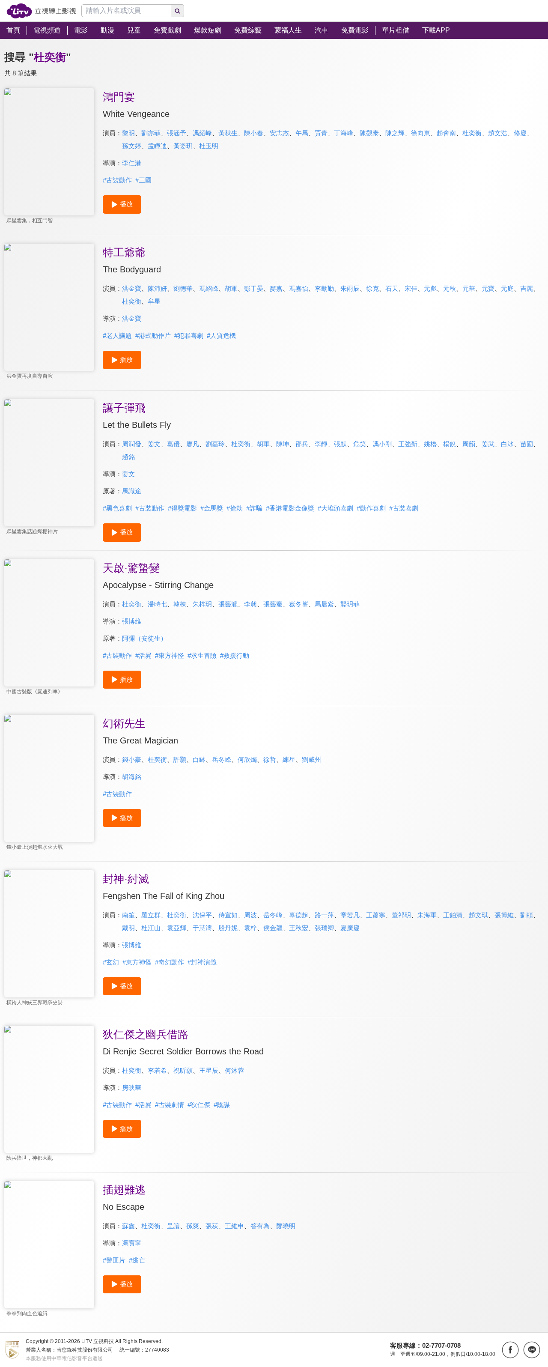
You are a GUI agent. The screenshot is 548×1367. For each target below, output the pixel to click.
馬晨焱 (324, 604)
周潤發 (131, 444)
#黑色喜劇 (117, 508)
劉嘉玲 (215, 444)
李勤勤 (324, 288)
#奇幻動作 (169, 962)
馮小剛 (382, 444)
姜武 (488, 444)
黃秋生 (228, 133)
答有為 (260, 1226)
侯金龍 (273, 927)
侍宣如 (228, 915)
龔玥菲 (350, 604)
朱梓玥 (202, 604)
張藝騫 (273, 604)
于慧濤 (202, 927)
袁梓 (250, 927)
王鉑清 (452, 915)
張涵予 (176, 133)
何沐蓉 (234, 1070)
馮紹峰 (202, 133)
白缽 (199, 759)
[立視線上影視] (41, 10)
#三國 (143, 180)
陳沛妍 (157, 288)
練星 (289, 759)
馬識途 (131, 491)
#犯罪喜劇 (188, 335)
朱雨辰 (350, 288)
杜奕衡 (472, 133)
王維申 (234, 1226)
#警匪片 (114, 1260)
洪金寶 (131, 288)
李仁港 (131, 163)
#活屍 (143, 655)
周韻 (468, 444)
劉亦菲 (151, 133)
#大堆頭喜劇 (335, 508)
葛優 (173, 444)
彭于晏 (253, 288)
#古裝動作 (117, 180)
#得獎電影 (182, 508)
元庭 (507, 288)
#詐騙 (254, 508)
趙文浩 (497, 133)
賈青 (321, 133)
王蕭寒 (375, 915)
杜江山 (151, 927)
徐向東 (420, 133)
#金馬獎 (211, 508)
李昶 (250, 604)
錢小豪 (131, 759)
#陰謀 (222, 1104)
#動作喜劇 (371, 508)
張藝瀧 (228, 604)
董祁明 (401, 915)
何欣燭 (247, 759)
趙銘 (128, 456)
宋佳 (411, 288)
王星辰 (208, 1070)
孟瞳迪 (157, 145)
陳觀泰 (369, 133)
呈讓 (173, 1226)
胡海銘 (131, 776)
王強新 (407, 444)
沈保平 (202, 915)
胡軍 (231, 288)
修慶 (520, 133)
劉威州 (311, 759)
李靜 (321, 444)
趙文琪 (478, 915)
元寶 (488, 288)
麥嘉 (276, 288)
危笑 (359, 444)
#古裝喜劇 (403, 508)
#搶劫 (234, 508)
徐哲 (269, 759)
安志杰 (279, 133)
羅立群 (151, 915)
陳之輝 (395, 133)
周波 (250, 915)
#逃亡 (137, 1260)
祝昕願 (183, 1070)
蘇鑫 (128, 1226)
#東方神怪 (169, 655)
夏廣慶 (350, 927)
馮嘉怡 (298, 288)
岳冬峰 (221, 759)
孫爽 (192, 1226)
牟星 (154, 301)
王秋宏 (298, 927)
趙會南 (446, 133)
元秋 (449, 288)
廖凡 (192, 444)
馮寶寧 (131, 1243)
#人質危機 (221, 335)
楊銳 (449, 444)
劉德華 (183, 288)
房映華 (131, 1087)
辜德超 (298, 915)
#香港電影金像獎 (290, 508)
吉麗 (526, 288)
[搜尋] (177, 10)
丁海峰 (343, 133)
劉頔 (526, 915)
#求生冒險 (202, 655)
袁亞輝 (176, 927)
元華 (468, 288)
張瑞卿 (324, 927)
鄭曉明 (285, 1226)
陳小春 (253, 133)
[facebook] (510, 1349)
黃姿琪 (183, 145)
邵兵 (301, 444)
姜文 (154, 444)
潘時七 (157, 604)
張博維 (131, 621)
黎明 (128, 133)
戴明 (128, 927)
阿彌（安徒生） (144, 638)
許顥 (179, 759)
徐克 (372, 288)
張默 (340, 444)
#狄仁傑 (199, 1104)
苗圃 (526, 444)
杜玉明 (208, 145)
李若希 (157, 1070)
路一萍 (324, 915)
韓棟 (179, 604)
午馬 (301, 133)
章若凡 (350, 915)
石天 (391, 288)
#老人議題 (117, 335)
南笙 (128, 915)
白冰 (507, 444)
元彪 (430, 288)
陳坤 (282, 444)
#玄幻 (111, 962)
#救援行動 (234, 655)
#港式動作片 (153, 335)
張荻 (212, 1226)
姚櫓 (430, 444)
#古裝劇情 (169, 1104)
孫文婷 (131, 145)
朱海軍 (427, 915)
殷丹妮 (228, 927)
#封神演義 (202, 962)
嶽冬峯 (298, 604)
